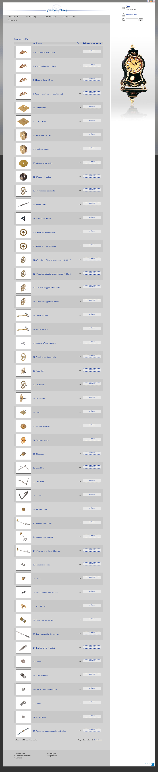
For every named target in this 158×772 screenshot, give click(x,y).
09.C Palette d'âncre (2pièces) (44, 343)
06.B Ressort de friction (42, 218)
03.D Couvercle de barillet (42, 163)
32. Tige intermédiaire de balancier (46, 634)
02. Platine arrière (39, 122)
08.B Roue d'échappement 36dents (46, 302)
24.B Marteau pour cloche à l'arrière (46, 551)
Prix (79, 43)
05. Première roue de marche (44, 191)
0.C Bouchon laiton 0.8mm (43, 80)
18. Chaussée (38, 454)
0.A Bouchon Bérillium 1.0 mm (44, 52)
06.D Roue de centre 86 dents (44, 246)
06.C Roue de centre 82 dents (44, 232)
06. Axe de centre (39, 205)
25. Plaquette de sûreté (41, 565)
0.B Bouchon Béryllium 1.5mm (44, 66)
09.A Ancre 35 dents (40, 315)
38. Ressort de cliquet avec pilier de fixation (49, 731)
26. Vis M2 (37, 579)
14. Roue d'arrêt (39, 399)
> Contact (18, 758)
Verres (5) (31, 17)
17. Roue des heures (41, 440)
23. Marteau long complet (42, 523)
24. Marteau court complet (43, 537)
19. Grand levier (39, 468)
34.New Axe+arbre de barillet (44, 648)
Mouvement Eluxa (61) (13, 18)
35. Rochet (37, 662)
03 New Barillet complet (42, 135)
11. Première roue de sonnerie (44, 357)
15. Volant (36, 412)
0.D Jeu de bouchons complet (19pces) (48, 94)
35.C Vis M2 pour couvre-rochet (45, 689)
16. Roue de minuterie (41, 426)
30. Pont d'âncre (39, 606)
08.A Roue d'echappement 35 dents (46, 288)
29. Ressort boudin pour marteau (45, 592)
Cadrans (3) (50, 17)
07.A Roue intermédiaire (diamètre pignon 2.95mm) (52, 260)
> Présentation (19, 753)
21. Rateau (37, 496)
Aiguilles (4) (69, 17)
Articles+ (37, 43)
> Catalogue (51, 753)
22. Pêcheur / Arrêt (40, 509)
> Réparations (52, 756)
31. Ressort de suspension (43, 620)
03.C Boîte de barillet (41, 149)
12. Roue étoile (38, 371)
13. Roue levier (38, 385)
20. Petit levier (38, 482)
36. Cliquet (37, 703)
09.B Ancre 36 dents (40, 329)
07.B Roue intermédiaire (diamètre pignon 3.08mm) (52, 274)
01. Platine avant (39, 108)
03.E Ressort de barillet (42, 177)
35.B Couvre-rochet (40, 676)
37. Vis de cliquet (39, 717)
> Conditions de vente (22, 756)
